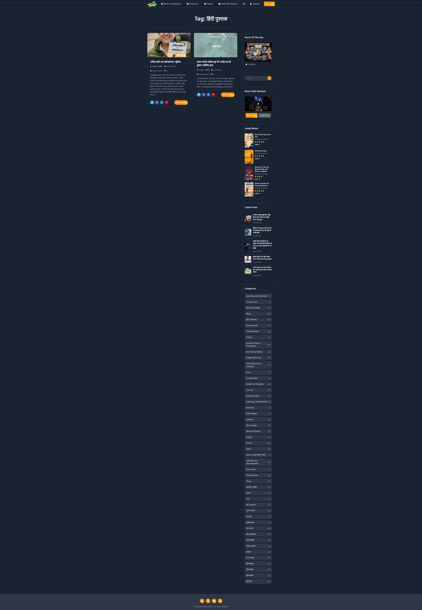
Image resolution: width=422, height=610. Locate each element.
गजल (258, 499)
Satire (258, 449)
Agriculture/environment (258, 296)
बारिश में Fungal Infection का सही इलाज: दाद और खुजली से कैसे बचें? (262, 230)
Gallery (210, 4)
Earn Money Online (258, 352)
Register (256, 4)
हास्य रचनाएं (258, 557)
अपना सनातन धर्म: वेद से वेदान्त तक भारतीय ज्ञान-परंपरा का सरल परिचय (262, 269)
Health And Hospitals (258, 384)
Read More (181, 102)
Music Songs (258, 425)
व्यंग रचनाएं (258, 528)
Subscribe (251, 115)
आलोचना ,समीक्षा (258, 487)
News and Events (258, 431)
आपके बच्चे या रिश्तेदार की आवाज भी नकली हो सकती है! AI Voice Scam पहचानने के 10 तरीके (262, 244)
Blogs (258, 313)
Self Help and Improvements (258, 462)
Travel (258, 481)
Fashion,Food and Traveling (258, 365)
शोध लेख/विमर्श (258, 534)
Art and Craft (258, 302)
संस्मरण (258, 552)
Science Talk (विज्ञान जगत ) (258, 455)
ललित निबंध (258, 522)
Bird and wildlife (258, 308)
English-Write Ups (258, 357)
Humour (258, 390)
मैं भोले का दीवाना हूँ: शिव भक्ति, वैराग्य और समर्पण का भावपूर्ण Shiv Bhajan (262, 217)
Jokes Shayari (258, 413)
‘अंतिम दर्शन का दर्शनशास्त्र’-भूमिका (165, 61)
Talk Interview (258, 475)
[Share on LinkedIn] (162, 102)
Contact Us (194, 4)
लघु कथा (258, 516)
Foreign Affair (258, 378)
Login (270, 4)
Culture (258, 337)
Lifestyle (258, 419)
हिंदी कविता (258, 563)
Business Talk (258, 325)
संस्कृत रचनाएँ (258, 546)
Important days (258, 396)
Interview (258, 407)
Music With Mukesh (229, 4)
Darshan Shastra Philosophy (258, 344)
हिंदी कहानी (258, 575)
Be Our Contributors (172, 4)
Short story (258, 469)
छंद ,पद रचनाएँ (258, 504)
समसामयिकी (258, 540)
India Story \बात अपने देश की (258, 402)
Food (258, 372)
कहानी (258, 493)
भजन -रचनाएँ (258, 510)
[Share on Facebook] (157, 102)
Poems (258, 443)
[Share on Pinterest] (167, 102)
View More (264, 115)
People (258, 437)
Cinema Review (258, 331)
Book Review (258, 319)
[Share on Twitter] (152, 102)
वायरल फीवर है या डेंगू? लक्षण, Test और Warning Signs (262, 257)
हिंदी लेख (258, 581)
